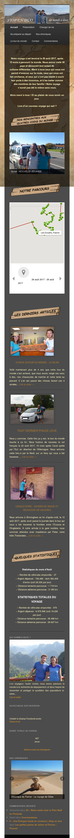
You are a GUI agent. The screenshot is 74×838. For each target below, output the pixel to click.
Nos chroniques (43, 33)
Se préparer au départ (20, 33)
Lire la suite (27, 384)
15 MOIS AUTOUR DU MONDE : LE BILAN (37, 362)
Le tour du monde (18, 40)
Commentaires (51, 40)
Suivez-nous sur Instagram (37, 749)
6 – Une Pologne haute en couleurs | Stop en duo (35, 821)
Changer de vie (47, 27)
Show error (14, 721)
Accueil (14, 27)
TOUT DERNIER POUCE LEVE (37, 431)
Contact (35, 40)
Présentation (29, 27)
